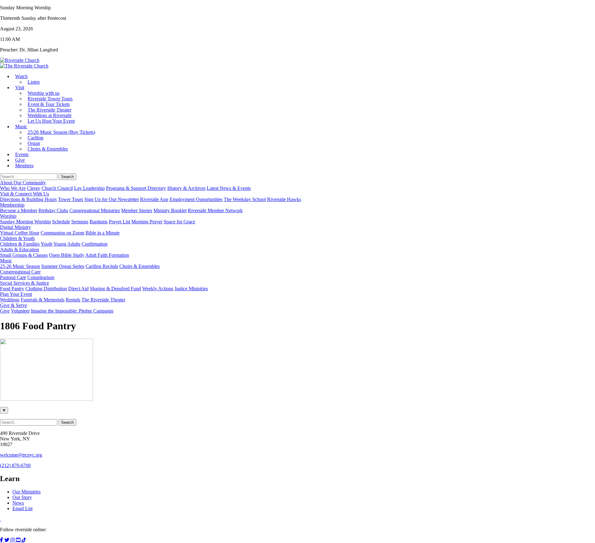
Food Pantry (12, 288)
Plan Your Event (16, 294)
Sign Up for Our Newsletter (111, 199)
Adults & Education (19, 249)
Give (5, 310)
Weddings (10, 299)
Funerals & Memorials (42, 299)
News (18, 503)
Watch (21, 76)
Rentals (73, 299)
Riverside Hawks (284, 199)
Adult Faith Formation (107, 255)
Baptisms (99, 221)
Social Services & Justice (24, 283)
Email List (22, 508)
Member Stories (136, 210)
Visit (19, 87)
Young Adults (66, 244)
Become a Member (18, 210)
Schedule (61, 221)
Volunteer (20, 310)
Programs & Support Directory (136, 188)
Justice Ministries (191, 288)
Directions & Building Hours (28, 199)
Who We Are (13, 188)
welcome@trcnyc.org (21, 455)
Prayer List (119, 221)
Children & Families (20, 244)
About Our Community (23, 182)
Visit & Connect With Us (24, 193)
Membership (12, 205)
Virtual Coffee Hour (19, 232)
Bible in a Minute (103, 232)
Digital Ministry (15, 227)
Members (24, 165)
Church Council (57, 188)
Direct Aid (78, 288)
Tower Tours (70, 199)
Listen (34, 82)
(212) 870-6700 (15, 465)
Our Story (22, 497)
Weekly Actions (157, 288)
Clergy (33, 188)
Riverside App (154, 199)
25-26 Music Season (20, 266)
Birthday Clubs (53, 210)
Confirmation (95, 244)
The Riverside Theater (103, 299)
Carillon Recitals (102, 266)
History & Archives (186, 188)
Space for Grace (179, 221)
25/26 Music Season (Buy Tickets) (61, 132)
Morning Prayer (146, 221)
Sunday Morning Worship (25, 221)
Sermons (79, 221)
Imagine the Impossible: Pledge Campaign (72, 310)
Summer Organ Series (62, 266)
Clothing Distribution (46, 288)
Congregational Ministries (94, 210)
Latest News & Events (229, 188)
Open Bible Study (66, 255)
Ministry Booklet (170, 210)
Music (21, 126)
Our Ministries (26, 491)
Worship (8, 216)
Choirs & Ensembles (48, 148)
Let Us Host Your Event (51, 121)
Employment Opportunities (196, 199)
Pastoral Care (13, 277)
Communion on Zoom (62, 232)
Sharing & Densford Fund (115, 288)
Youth (46, 244)
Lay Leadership (89, 188)
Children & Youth (17, 238)
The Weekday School (245, 199)
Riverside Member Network (215, 210)
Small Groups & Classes (24, 255)
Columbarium (40, 277)
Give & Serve (13, 305)
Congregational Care (20, 271)
